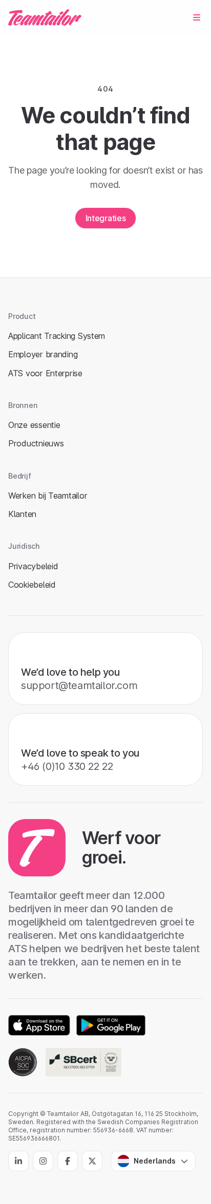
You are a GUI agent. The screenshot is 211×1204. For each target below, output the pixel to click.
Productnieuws (36, 443)
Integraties (105, 218)
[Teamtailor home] (44, 17)
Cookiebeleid (32, 584)
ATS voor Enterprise (45, 373)
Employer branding (42, 354)
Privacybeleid (33, 566)
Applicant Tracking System (56, 336)
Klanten (22, 514)
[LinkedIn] (18, 1161)
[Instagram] (43, 1161)
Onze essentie (34, 425)
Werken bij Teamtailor (47, 495)
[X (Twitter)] (92, 1161)
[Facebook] (67, 1161)
